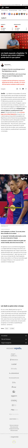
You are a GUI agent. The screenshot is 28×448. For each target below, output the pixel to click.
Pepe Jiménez (7, 64)
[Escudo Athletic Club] (2, 14)
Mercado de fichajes (13, 10)
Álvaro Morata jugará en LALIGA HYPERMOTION (11, 4)
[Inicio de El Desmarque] (2, 7)
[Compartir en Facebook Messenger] (23, 89)
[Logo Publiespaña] (14, 414)
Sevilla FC (3, 18)
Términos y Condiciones (14, 425)
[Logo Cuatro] (14, 364)
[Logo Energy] (14, 387)
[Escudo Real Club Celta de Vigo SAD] (7, 14)
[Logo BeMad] (14, 391)
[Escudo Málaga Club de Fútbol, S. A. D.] (24, 14)
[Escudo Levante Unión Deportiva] (22, 14)
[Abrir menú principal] (26, 7)
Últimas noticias (4, 10)
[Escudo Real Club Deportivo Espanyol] (14, 14)
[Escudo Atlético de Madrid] (4, 14)
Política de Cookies (14, 430)
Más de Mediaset (6, 339)
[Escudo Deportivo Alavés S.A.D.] (9, 14)
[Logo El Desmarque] (14, 373)
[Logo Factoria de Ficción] (14, 378)
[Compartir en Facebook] (26, 89)
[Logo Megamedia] (14, 436)
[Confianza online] (14, 443)
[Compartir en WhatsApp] (17, 89)
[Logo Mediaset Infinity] (14, 355)
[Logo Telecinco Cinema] (14, 400)
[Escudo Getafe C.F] (19, 14)
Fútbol (7, 7)
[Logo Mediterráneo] (14, 418)
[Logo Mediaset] (14, 349)
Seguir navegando (6, 342)
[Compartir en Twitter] (20, 89)
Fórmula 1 (24, 10)
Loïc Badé (12, 328)
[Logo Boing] (14, 382)
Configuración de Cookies (14, 428)
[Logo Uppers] (14, 396)
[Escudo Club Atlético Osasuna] (27, 14)
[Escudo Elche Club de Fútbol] (12, 14)
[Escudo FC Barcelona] (17, 14)
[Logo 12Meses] (14, 405)
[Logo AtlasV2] (14, 409)
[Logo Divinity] (14, 368)
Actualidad (4, 335)
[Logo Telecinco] (14, 359)
